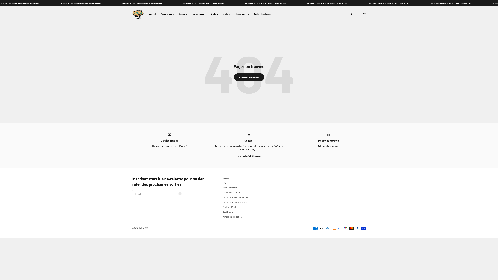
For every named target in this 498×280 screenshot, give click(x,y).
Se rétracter (228, 212)
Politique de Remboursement (236, 197)
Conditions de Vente (232, 192)
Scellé (213, 14)
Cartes (182, 14)
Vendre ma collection (232, 216)
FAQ (224, 182)
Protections (241, 14)
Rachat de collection (263, 14)
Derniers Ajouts (167, 14)
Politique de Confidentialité (235, 202)
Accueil (152, 14)
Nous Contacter (230, 187)
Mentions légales (230, 207)
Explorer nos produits (249, 77)
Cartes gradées (199, 14)
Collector (227, 14)
